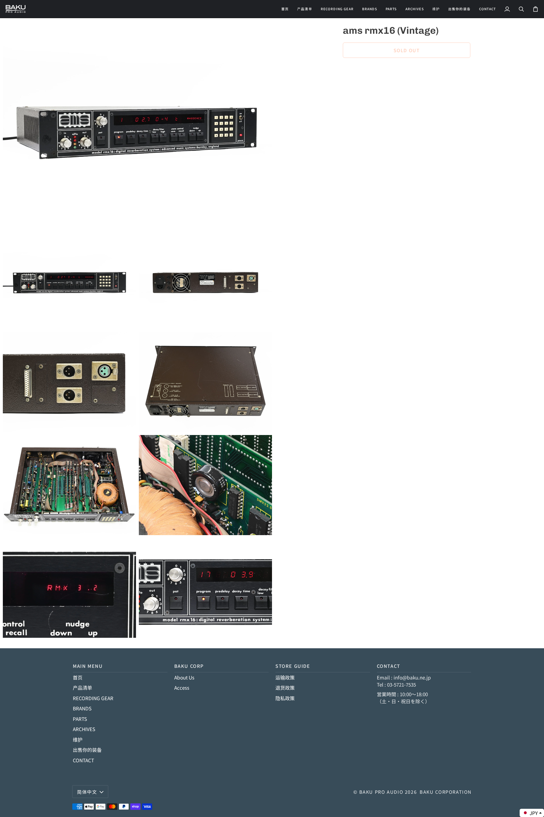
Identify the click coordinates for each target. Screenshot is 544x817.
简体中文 (87, 791)
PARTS (80, 718)
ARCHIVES (84, 728)
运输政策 (285, 677)
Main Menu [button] (88, 665)
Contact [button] (388, 665)
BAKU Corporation (446, 791)
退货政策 (285, 687)
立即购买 (406, 69)
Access (181, 687)
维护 (77, 739)
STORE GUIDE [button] (292, 665)
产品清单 (82, 687)
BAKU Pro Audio (381, 791)
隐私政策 (285, 698)
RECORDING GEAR (93, 698)
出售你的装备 (87, 749)
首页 (77, 677)
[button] (337, 9)
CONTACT (83, 760)
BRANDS (82, 708)
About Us (184, 677)
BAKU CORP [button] (189, 665)
